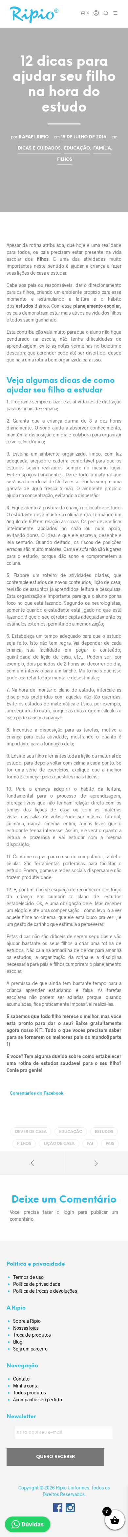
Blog (18, 1342)
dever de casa (31, 1132)
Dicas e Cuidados (39, 148)
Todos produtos (29, 1392)
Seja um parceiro (30, 1348)
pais (110, 1144)
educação (70, 1132)
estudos (104, 1132)
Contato (21, 1379)
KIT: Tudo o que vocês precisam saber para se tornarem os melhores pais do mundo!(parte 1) (64, 1037)
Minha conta (25, 1385)
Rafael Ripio (34, 137)
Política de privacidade (36, 1284)
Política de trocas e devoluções (45, 1291)
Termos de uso (28, 1277)
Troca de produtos (32, 1335)
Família (102, 148)
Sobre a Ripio (27, 1321)
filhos (24, 1144)
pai (90, 1144)
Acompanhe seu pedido (37, 1399)
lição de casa (59, 1144)
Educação (77, 148)
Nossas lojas (26, 1328)
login (69, 1212)
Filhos (64, 159)
